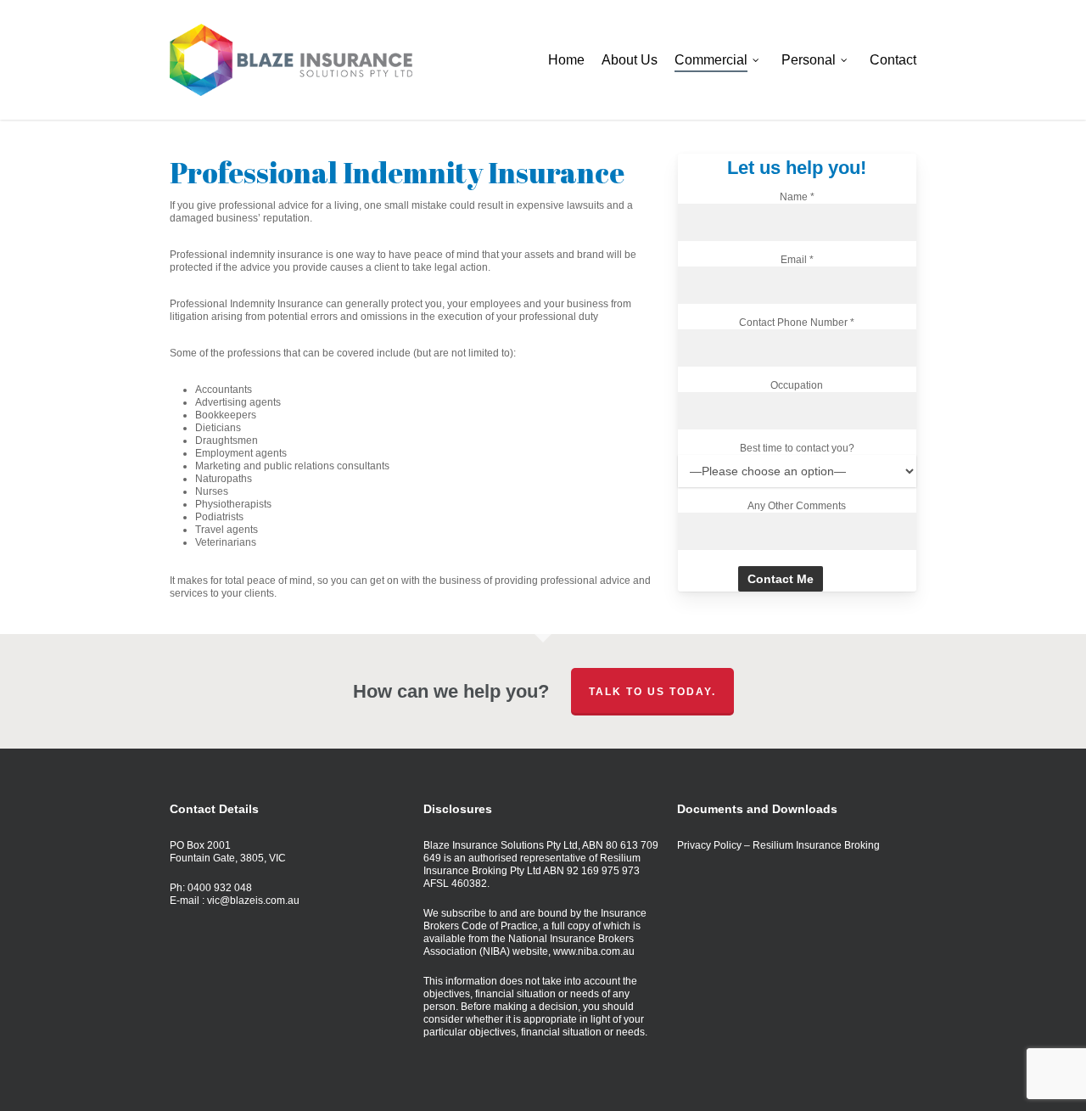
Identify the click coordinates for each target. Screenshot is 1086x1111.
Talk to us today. (652, 692)
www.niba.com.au (594, 951)
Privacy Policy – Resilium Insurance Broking (778, 845)
